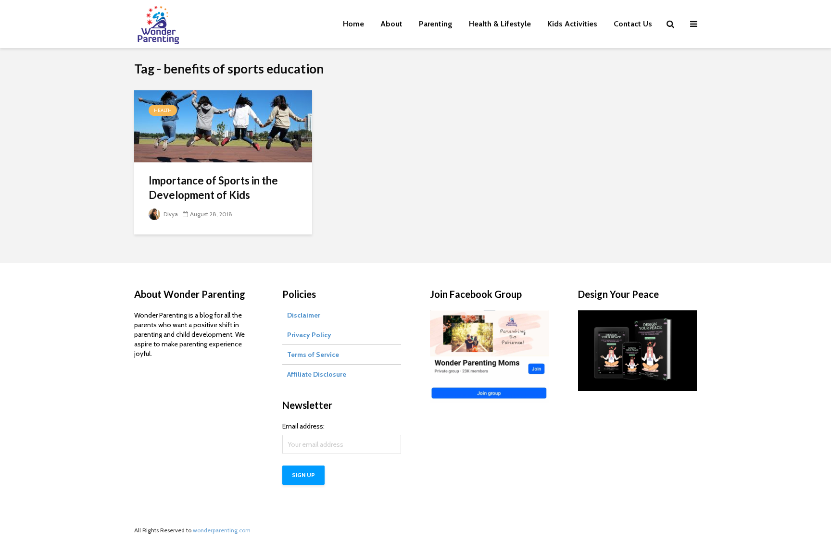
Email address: (303, 426)
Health (163, 110)
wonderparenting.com (222, 530)
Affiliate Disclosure (316, 374)
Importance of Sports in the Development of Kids (213, 187)
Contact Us (633, 23)
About (391, 23)
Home (353, 23)
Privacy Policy (309, 335)
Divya (170, 214)
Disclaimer (303, 315)
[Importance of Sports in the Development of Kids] (223, 125)
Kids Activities (572, 23)
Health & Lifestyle (500, 23)
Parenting (436, 23)
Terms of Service (313, 354)
